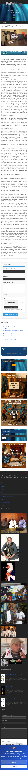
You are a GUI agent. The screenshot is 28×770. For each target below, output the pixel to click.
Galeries (3, 486)
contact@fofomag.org (14, 10)
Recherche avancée (14, 369)
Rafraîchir (21, 302)
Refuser (14, 762)
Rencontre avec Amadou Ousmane (11, 336)
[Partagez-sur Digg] (24, 51)
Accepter (14, 766)
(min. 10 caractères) (6, 727)
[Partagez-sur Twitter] (4, 53)
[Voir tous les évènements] (24, 348)
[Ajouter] (6, 51)
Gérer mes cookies (5, 502)
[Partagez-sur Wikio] (3, 53)
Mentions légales (5, 493)
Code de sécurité (9, 298)
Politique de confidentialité (7, 496)
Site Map (3, 505)
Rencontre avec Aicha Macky (10, 333)
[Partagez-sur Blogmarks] (6, 53)
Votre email (6, 276)
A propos (3, 489)
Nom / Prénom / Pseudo (9, 269)
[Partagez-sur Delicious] (21, 51)
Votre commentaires (8, 282)
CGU (2, 499)
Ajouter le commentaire (11, 314)
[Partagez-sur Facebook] (23, 51)
